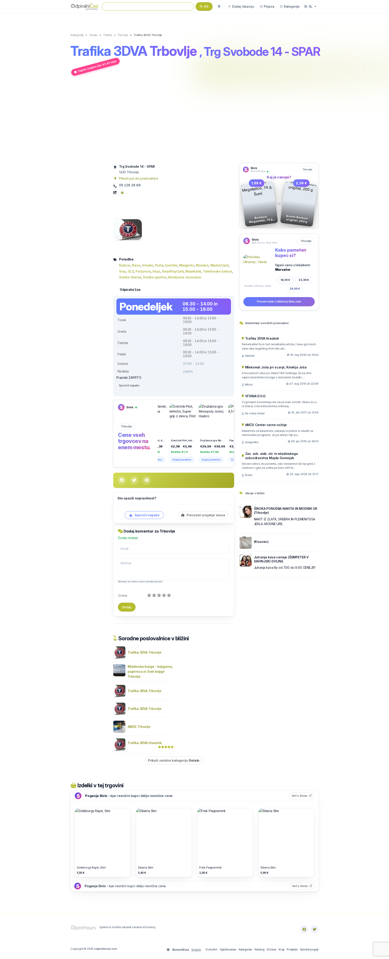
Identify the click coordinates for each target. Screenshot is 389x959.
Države (271, 949)
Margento (186, 265)
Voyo (156, 271)
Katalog (260, 949)
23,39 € (304, 280)
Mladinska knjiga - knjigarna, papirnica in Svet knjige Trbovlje (150, 671)
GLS (131, 271)
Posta (159, 265)
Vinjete (147, 265)
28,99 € (294, 288)
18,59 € (285, 280)
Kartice (124, 265)
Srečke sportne (154, 277)
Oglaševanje (228, 949)
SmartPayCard (173, 271)
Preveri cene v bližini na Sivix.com (279, 301)
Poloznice (143, 271)
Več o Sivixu (303, 795)
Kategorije (245, 949)
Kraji (281, 949)
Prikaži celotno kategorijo (173, 760)
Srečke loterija (130, 277)
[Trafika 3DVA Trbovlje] (128, 229)
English (196, 949)
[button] (310, 6)
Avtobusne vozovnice (184, 277)
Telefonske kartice (217, 271)
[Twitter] (314, 929)
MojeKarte (193, 271)
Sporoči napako (129, 385)
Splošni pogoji (309, 949)
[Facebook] (304, 929)
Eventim (171, 265)
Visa (122, 271)
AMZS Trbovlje (139, 727)
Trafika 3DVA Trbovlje (144, 652)
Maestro (202, 265)
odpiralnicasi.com (105, 948)
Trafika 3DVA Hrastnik (144, 743)
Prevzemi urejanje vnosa (205, 515)
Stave (135, 265)
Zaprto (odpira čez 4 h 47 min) (97, 66)
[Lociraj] (219, 6)
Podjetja (292, 949)
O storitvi (211, 949)
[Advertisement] (194, 119)
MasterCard (219, 265)
